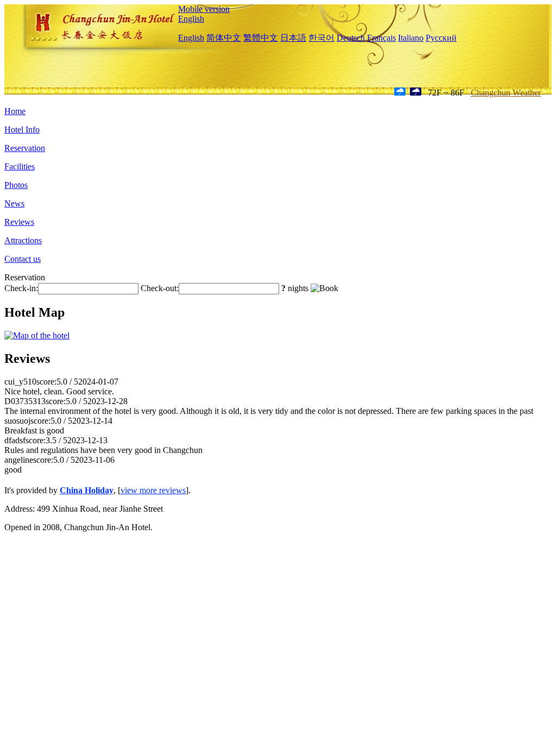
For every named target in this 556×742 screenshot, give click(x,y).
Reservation (24, 148)
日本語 (293, 37)
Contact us (22, 258)
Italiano (411, 37)
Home (15, 111)
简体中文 (223, 37)
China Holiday (86, 490)
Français (381, 37)
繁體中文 (260, 37)
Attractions (23, 240)
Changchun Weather (506, 92)
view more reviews (153, 490)
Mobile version (204, 9)
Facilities (19, 166)
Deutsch (351, 37)
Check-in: (21, 288)
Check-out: (160, 288)
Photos (16, 185)
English (191, 18)
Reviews (19, 222)
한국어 (321, 37)
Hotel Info (22, 129)
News (14, 203)
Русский (441, 37)
